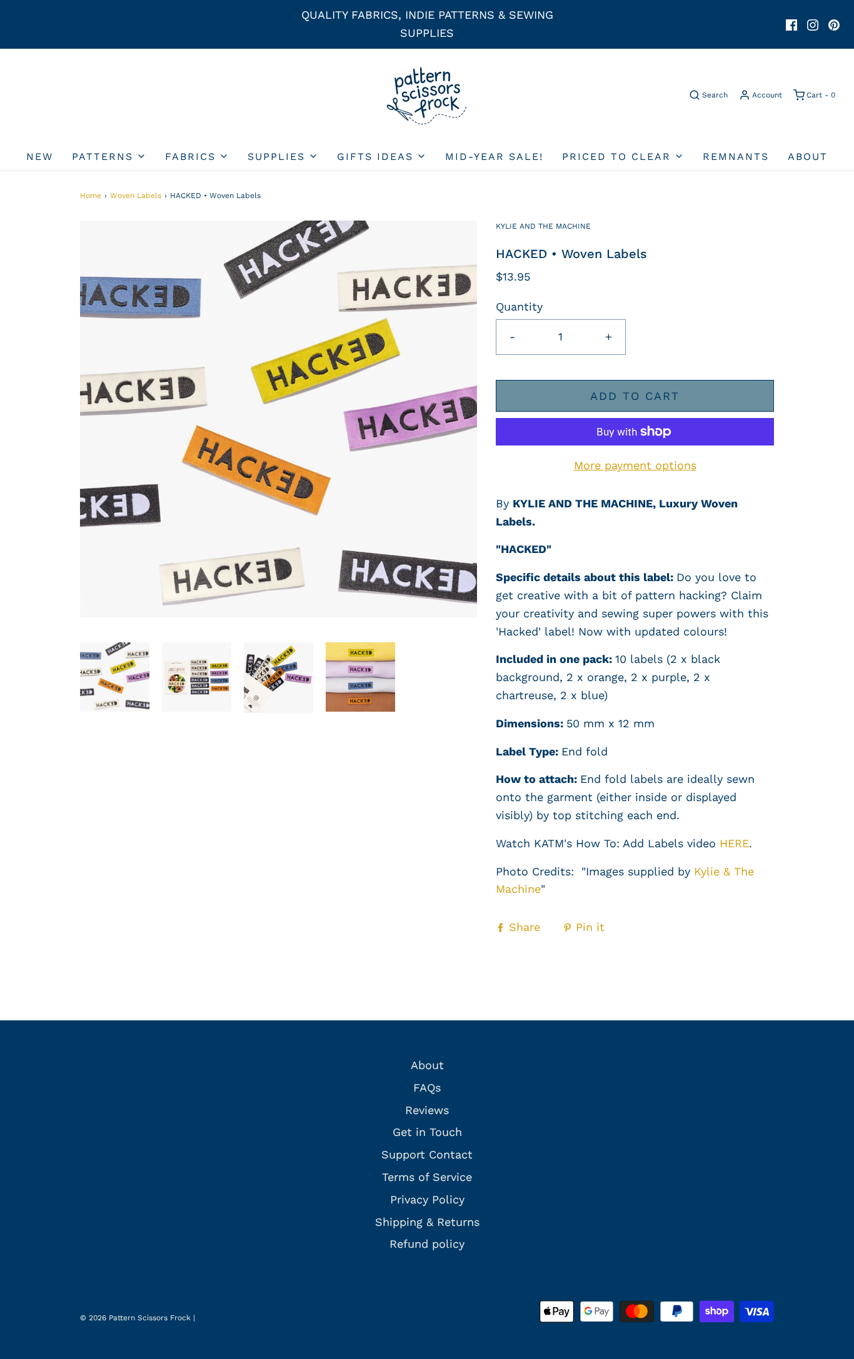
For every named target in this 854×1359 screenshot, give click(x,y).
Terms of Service (427, 1176)
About (808, 156)
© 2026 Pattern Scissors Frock (135, 1317)
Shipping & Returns (427, 1221)
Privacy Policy (427, 1199)
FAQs (427, 1087)
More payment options (635, 465)
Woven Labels (135, 195)
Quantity (519, 306)
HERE (734, 843)
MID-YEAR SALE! (494, 156)
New (39, 156)
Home (90, 195)
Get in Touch (427, 1131)
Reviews (427, 1110)
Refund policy (427, 1243)
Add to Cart (635, 395)
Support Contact (427, 1154)
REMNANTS (736, 156)
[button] (114, 677)
